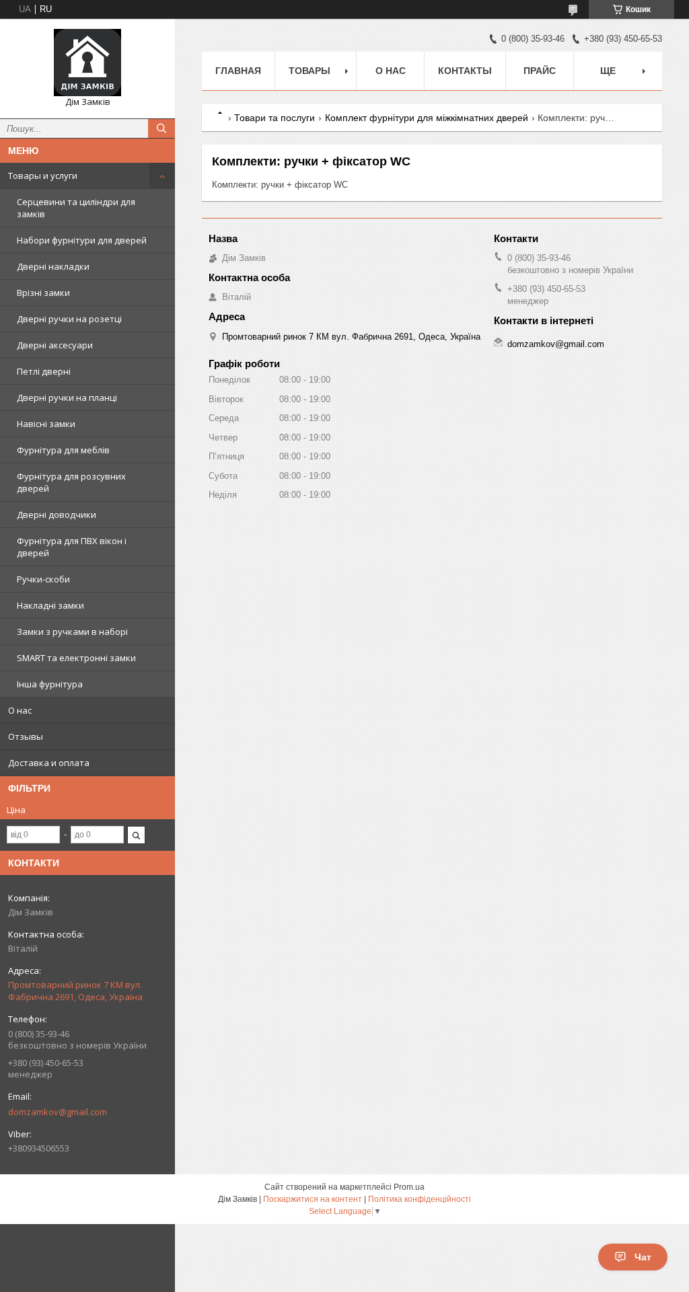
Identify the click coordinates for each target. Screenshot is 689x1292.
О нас (20, 710)
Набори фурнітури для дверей (82, 240)
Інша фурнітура (50, 684)
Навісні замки (46, 424)
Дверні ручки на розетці (69, 319)
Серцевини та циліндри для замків (76, 208)
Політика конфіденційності (419, 1199)
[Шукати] (161, 128)
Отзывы (25, 736)
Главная (238, 70)
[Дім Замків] (87, 62)
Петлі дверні (44, 371)
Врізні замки (43, 293)
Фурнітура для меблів (63, 450)
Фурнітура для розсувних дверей (71, 482)
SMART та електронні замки (76, 658)
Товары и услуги (42, 175)
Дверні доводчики (56, 514)
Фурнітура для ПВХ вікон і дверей (71, 547)
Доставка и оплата (48, 763)
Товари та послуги (274, 117)
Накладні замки (50, 605)
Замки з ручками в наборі (72, 631)
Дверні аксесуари (55, 345)
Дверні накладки (53, 266)
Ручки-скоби (43, 579)
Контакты (465, 70)
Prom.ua (409, 1187)
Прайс (539, 70)
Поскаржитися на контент (312, 1199)
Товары (309, 70)
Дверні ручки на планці (67, 397)
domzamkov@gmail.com (57, 1112)
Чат (642, 1257)
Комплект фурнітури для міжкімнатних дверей (426, 117)
